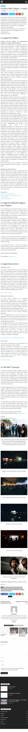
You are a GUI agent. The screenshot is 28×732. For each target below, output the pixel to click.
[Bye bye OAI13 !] (4, 688)
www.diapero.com (12, 256)
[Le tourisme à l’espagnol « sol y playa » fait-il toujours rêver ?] (4, 701)
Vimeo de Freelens (5, 197)
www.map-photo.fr (21, 413)
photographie (6, 587)
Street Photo (3, 719)
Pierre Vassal (21, 589)
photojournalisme (4, 588)
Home (2, 4)
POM (11, 587)
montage (16, 589)
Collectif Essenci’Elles (20, 337)
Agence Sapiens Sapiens (6, 198)
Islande (2, 715)
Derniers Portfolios (4, 717)
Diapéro (9, 589)
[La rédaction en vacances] (5, 631)
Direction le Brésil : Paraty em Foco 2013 (6, 602)
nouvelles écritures (4, 590)
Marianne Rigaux (4, 589)
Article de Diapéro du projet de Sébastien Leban (11, 195)
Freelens (20, 588)
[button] (25, 1)
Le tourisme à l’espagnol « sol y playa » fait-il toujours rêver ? (17, 700)
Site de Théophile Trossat (6, 292)
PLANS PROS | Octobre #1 (21, 602)
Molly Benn (4, 10)
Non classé (3, 6)
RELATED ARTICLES (8, 625)
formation (11, 588)
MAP (13, 589)
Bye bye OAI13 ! (12, 686)
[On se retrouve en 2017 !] (14, 630)
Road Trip (2, 713)
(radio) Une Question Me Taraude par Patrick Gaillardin (23, 635)
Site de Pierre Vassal (5, 359)
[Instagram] (13, 621)
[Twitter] (15, 621)
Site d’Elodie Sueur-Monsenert (7, 337)
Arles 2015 (3, 723)
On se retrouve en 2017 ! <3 (13, 634)
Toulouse (16, 588)
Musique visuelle (4, 711)
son (10, 590)
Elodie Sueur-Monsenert (17, 587)
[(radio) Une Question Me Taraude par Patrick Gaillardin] (23, 631)
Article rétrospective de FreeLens (8, 193)
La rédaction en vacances (4, 635)
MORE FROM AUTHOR (18, 625)
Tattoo (2, 721)
